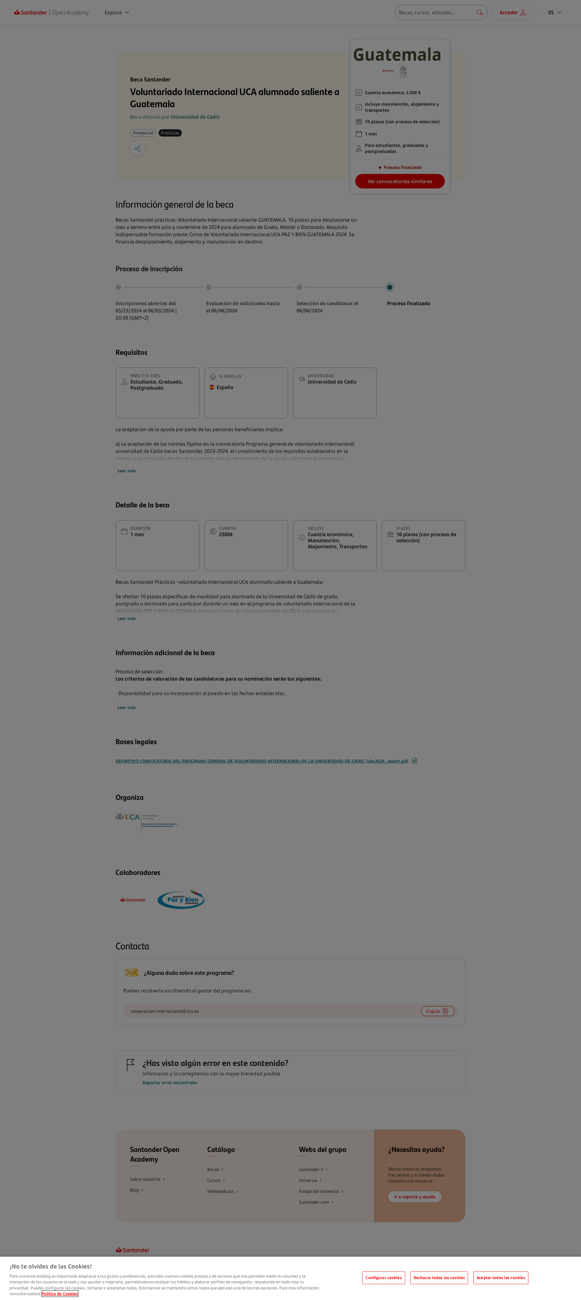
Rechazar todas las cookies (439, 1277)
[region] (290, 1278)
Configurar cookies (384, 1277)
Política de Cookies (60, 1293)
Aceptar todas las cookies (501, 1277)
